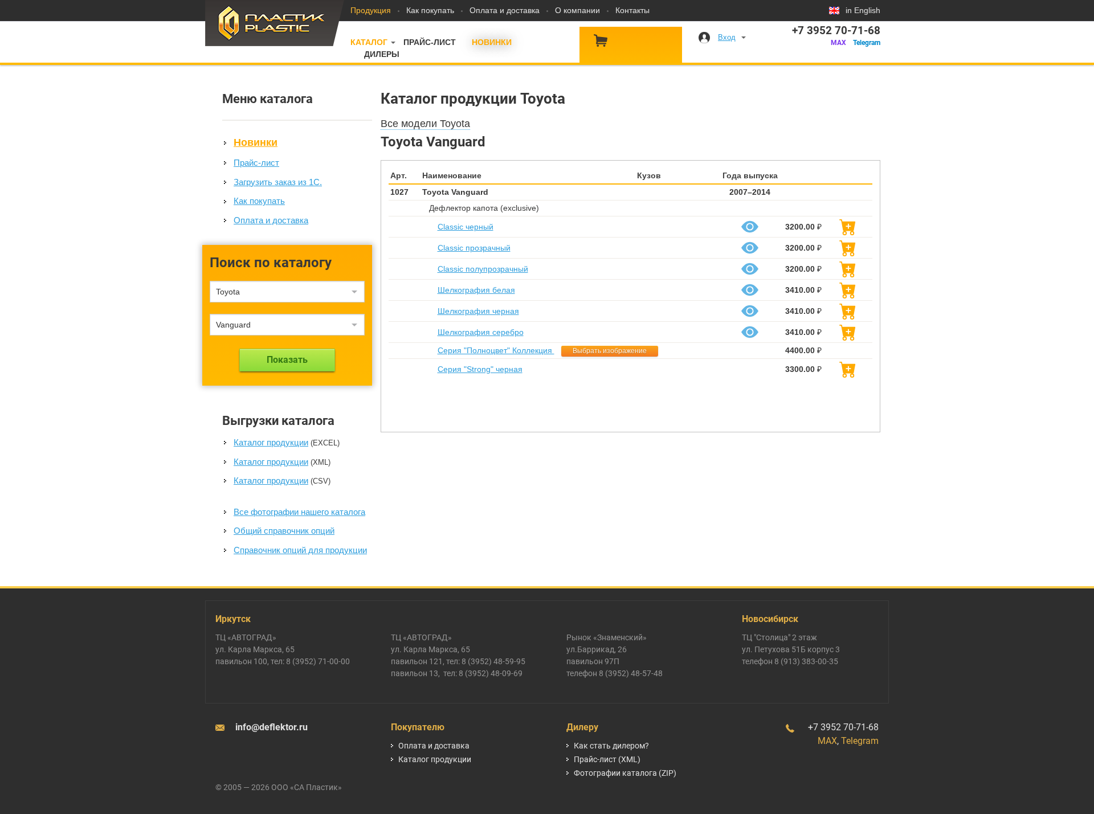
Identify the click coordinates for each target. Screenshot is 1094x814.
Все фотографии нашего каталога (299, 512)
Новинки (492, 42)
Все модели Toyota (425, 123)
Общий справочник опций (284, 530)
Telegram (866, 43)
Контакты (632, 10)
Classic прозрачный (474, 247)
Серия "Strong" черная (480, 369)
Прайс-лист (429, 42)
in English (863, 10)
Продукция (370, 10)
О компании (577, 10)
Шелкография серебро (481, 332)
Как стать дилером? (611, 745)
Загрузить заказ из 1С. (278, 182)
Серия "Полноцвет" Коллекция (496, 350)
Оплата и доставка (505, 10)
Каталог (368, 42)
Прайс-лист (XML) (607, 759)
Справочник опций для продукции (300, 550)
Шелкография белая (476, 289)
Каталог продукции (271, 442)
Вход (727, 37)
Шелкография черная (478, 311)
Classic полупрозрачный (483, 268)
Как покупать (430, 10)
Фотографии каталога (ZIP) (625, 773)
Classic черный (465, 226)
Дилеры (381, 54)
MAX (838, 43)
